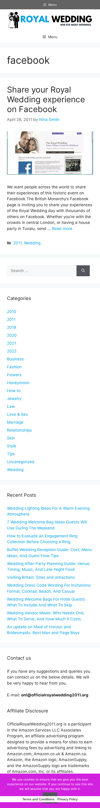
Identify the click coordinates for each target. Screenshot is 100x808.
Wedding (32, 243)
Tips (11, 454)
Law (11, 406)
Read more (62, 228)
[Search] (83, 270)
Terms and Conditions (38, 799)
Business (15, 359)
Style (11, 446)
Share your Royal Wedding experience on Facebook (46, 99)
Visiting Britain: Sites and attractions (41, 577)
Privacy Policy (67, 799)
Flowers (14, 374)
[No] (94, 790)
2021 (11, 343)
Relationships (19, 430)
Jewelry (14, 398)
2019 (11, 327)
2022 (12, 351)
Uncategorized (20, 461)
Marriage (15, 422)
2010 (11, 311)
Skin (11, 438)
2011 (17, 243)
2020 (12, 335)
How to (13, 390)
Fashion (14, 367)
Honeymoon (18, 382)
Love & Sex (17, 414)
